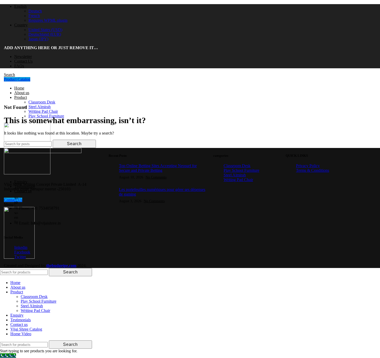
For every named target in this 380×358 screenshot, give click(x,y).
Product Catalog (17, 79)
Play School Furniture (241, 170)
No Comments (156, 177)
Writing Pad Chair (238, 179)
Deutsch (35, 11)
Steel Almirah (235, 175)
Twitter (20, 257)
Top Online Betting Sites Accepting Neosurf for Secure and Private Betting (158, 168)
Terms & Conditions (312, 170)
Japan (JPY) (38, 39)
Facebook (22, 252)
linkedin (20, 247)
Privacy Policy (308, 165)
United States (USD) (45, 29)
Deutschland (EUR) (44, 34)
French (34, 15)
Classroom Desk (237, 165)
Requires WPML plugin (47, 20)
